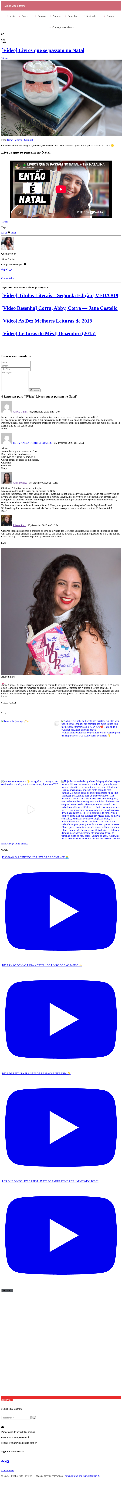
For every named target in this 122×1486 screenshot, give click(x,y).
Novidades (91, 16)
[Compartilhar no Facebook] (2, 270)
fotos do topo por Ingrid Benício (81, 1476)
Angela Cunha (20, 411)
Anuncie (57, 16)
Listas (4, 232)
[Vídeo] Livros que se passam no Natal (42, 50)
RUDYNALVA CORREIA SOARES (32, 442)
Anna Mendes (20, 482)
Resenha (72, 16)
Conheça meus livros (63, 27)
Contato (42, 16)
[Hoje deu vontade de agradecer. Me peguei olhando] (91, 809)
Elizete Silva (19, 525)
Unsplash (29, 140)
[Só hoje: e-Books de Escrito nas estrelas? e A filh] (91, 749)
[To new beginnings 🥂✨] (31, 749)
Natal (13, 232)
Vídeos (4, 58)
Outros (110, 16)
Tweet (4, 221)
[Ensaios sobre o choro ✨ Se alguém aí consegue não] (31, 809)
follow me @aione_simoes (14, 843)
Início (12, 16)
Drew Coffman (14, 140)
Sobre (25, 16)
